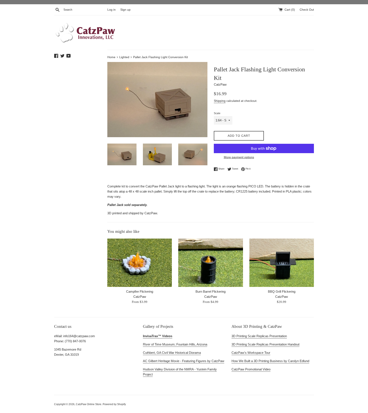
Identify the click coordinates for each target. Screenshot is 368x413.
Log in (111, 9)
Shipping (220, 100)
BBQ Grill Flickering (281, 291)
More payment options (239, 157)
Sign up (125, 9)
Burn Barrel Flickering (211, 291)
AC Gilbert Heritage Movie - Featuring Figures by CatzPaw (183, 361)
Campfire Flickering (139, 291)
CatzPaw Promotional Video (250, 369)
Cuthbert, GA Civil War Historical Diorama (172, 352)
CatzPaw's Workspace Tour (250, 352)
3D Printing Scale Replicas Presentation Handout (265, 344)
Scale (217, 113)
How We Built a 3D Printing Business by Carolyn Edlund (270, 361)
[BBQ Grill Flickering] (281, 263)
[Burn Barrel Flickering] (210, 263)
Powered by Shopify (114, 404)
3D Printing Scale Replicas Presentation (259, 336)
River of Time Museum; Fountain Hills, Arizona (175, 344)
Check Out (307, 9)
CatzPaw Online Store (88, 404)
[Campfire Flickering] (139, 263)
